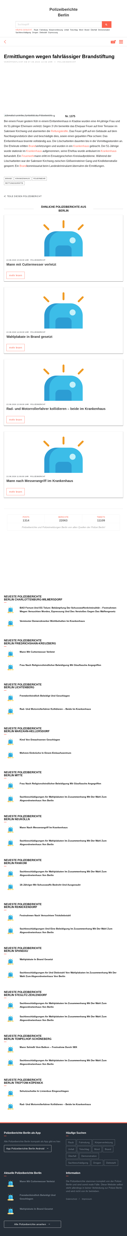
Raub (36, 30)
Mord (81, 30)
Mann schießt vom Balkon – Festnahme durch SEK (48, 1047)
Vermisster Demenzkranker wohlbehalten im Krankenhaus (52, 621)
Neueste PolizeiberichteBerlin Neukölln (23, 818)
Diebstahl (43, 32)
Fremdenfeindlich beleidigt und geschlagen (45, 695)
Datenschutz (71, 1199)
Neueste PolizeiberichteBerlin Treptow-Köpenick (23, 1081)
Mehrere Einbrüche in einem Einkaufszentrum (45, 753)
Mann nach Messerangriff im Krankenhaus (39, 481)
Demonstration (104, 30)
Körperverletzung (56, 30)
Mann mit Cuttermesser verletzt (31, 264)
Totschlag (74, 30)
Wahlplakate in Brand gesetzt (29, 336)
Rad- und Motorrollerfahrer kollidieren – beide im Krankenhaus (56, 409)
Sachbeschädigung (23, 32)
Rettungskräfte (59, 131)
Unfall (66, 30)
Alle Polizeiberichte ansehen (30, 1224)
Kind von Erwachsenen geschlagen (40, 739)
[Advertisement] (63, 90)
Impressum (87, 1199)
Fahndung (44, 30)
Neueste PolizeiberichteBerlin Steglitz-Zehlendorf (25, 993)
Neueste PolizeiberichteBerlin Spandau (23, 950)
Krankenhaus (81, 146)
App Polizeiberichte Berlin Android (25, 1148)
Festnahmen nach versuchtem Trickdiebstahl (45, 915)
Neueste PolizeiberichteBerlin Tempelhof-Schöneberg (27, 1037)
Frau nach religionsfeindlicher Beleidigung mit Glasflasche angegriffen (60, 665)
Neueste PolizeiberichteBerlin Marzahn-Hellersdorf (27, 730)
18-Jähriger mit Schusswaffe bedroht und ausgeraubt (50, 884)
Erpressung (53, 32)
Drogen (35, 32)
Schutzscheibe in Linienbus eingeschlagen (44, 1091)
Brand (87, 30)
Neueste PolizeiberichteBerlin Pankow (23, 862)
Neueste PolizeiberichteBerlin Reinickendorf (23, 906)
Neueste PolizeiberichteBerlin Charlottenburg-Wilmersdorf (33, 598)
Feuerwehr (28, 156)
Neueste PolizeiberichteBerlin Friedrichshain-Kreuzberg (30, 642)
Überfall (94, 30)
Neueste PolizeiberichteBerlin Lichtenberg (23, 686)
